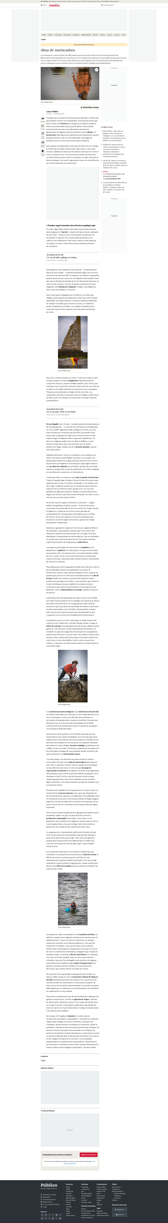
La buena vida (85, 1189)
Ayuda (45, 1207)
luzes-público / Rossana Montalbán (58, 415)
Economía (117, 35)
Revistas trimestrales (88, 1206)
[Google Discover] (45, 1215)
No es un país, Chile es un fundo (61, 411)
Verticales (84, 1184)
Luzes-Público (52, 112)
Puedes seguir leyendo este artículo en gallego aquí (71, 225)
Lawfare (83, 1209)
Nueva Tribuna (101, 1196)
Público (49, 1185)
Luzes (43, 39)
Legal (98, 1208)
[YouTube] (42, 1218)
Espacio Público (101, 1187)
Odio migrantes (53, 1)
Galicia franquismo (114, 1)
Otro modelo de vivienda (88, 1211)
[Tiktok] (45, 1218)
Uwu (82, 1191)
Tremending (58, 35)
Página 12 (99, 1204)
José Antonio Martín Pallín (112, 179)
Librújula (99, 1200)
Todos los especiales (87, 1217)
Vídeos (68, 1211)
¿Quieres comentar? (89, 1155)
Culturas (102, 35)
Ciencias (109, 35)
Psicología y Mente (86, 1193)
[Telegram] (49, 1218)
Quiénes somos (116, 1187)
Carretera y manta (86, 1202)
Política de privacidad (103, 1215)
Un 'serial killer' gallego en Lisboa (62, 257)
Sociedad (68, 1193)
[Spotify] (53, 1218)
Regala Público (48, 1202)
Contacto (114, 1200)
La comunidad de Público (51, 1204)
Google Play (120, 1209)
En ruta (83, 1198)
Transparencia (116, 1189)
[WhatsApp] (56, 1218)
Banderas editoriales (119, 1193)
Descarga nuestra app (119, 1205)
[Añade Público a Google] (42, 1215)
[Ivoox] (60, 1218)
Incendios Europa (92, 1)
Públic (67, 1209)
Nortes (99, 1193)
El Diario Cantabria (102, 1189)
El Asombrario (101, 1198)
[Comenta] (43, 126)
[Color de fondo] (43, 151)
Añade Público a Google (91, 107)
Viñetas (68, 1213)
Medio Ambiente (86, 35)
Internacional (67, 35)
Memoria (95, 35)
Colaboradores (102, 1184)
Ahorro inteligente (86, 1196)
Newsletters (47, 1197)
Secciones (69, 1184)
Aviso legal (100, 1211)
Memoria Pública (71, 1200)
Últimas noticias (70, 1215)
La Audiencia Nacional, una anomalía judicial (114, 175)
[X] (53, 1215)
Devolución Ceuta (62, 1)
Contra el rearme (86, 1213)
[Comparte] (43, 118)
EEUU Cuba (84, 1)
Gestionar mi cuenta (49, 1194)
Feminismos (76, 35)
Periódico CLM (101, 1191)
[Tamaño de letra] (43, 142)
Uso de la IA (117, 1198)
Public (123, 35)
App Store (120, 1214)
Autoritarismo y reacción (88, 1215)
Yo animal (84, 1200)
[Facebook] (49, 1215)
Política (44, 35)
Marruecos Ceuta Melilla (103, 1)
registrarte (72, 1163)
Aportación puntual (49, 1199)
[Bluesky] (56, 1215)
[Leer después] (43, 133)
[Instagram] (60, 1215)
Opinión (50, 35)
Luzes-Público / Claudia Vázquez (57, 260)
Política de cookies (102, 1213)
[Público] (54, 5)
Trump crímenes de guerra (73, 1)
